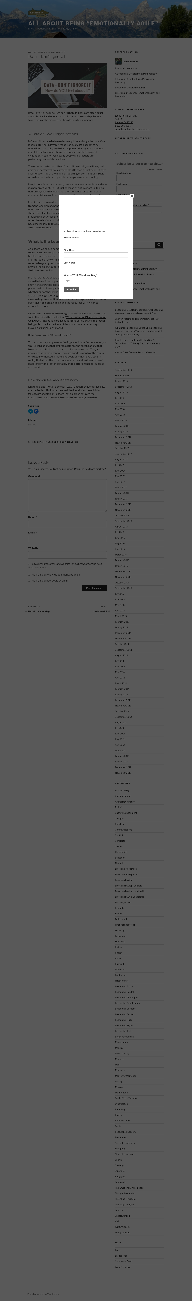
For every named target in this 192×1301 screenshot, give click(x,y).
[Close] (132, 196)
